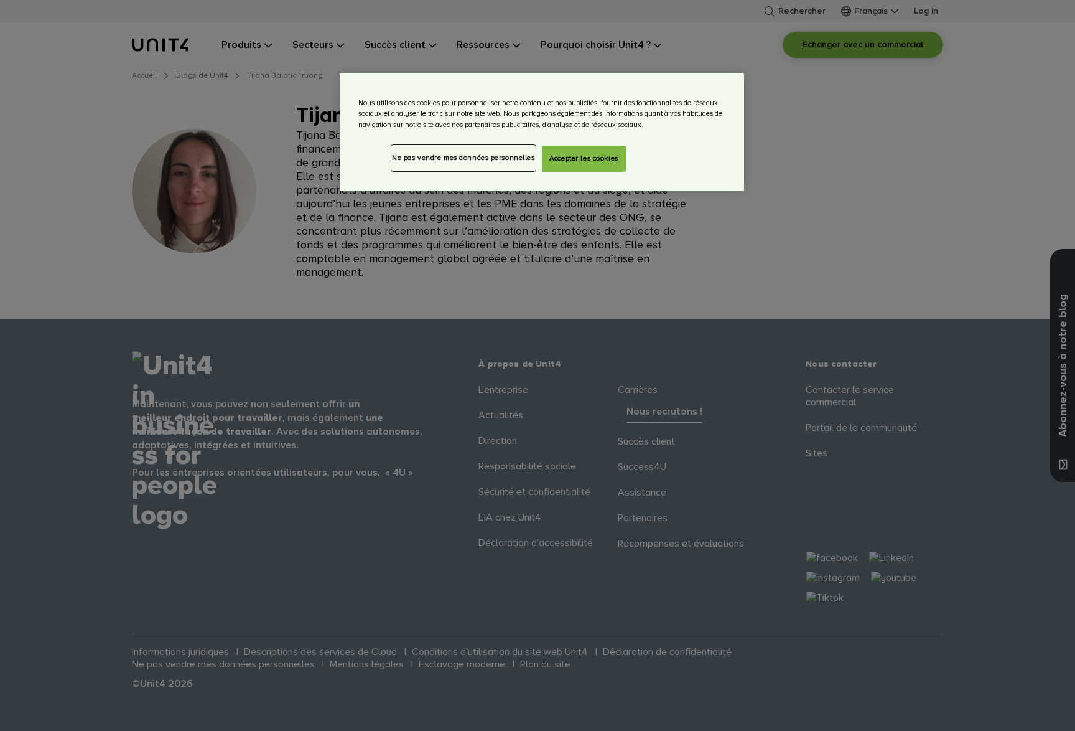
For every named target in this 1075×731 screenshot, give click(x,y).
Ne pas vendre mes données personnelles (463, 158)
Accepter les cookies (583, 158)
